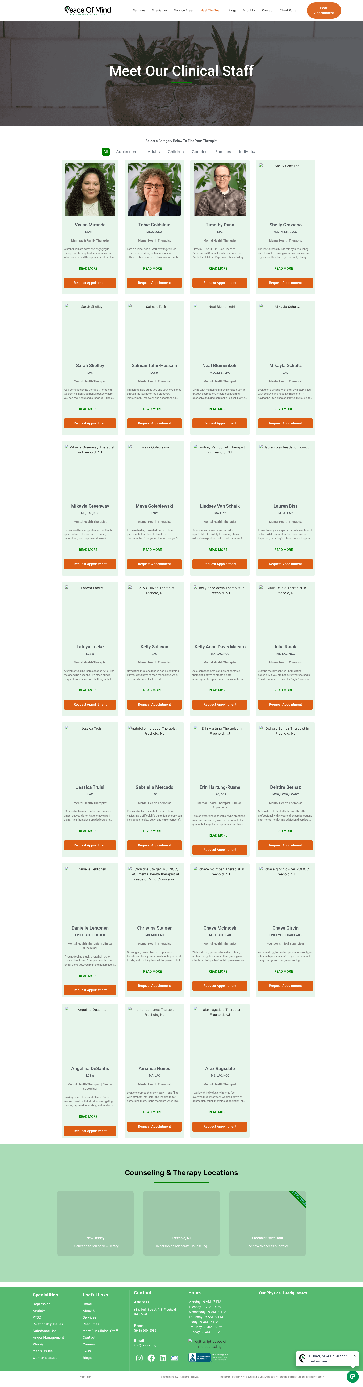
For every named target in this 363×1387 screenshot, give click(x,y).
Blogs (233, 10)
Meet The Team (211, 10)
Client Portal (288, 10)
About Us (249, 10)
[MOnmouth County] (174, 1358)
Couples (199, 151)
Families (223, 151)
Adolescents (128, 151)
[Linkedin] (163, 1358)
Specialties (160, 10)
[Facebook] (151, 1358)
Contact (268, 10)
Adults (154, 151)
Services (139, 10)
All (105, 151)
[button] (154, 283)
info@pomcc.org (145, 1345)
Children (176, 151)
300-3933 (149, 1330)
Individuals (249, 151)
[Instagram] (139, 1358)
